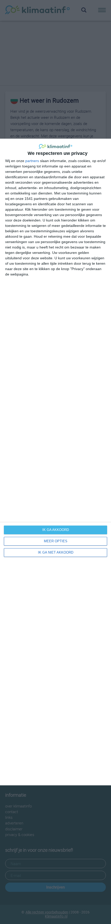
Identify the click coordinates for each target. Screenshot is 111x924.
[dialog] (55, 462)
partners (32, 161)
